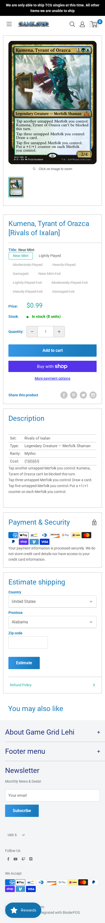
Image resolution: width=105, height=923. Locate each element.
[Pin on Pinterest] (73, 395)
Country (14, 592)
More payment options (52, 378)
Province (15, 612)
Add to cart (53, 350)
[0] (94, 24)
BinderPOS (71, 912)
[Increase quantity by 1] (59, 331)
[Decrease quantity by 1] (32, 331)
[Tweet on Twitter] (83, 395)
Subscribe (22, 810)
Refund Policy (21, 685)
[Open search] (72, 24)
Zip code (15, 633)
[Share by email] (93, 395)
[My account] (82, 24)
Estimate (24, 662)
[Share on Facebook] (64, 395)
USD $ (12, 835)
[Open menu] (9, 24)
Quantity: (15, 332)
